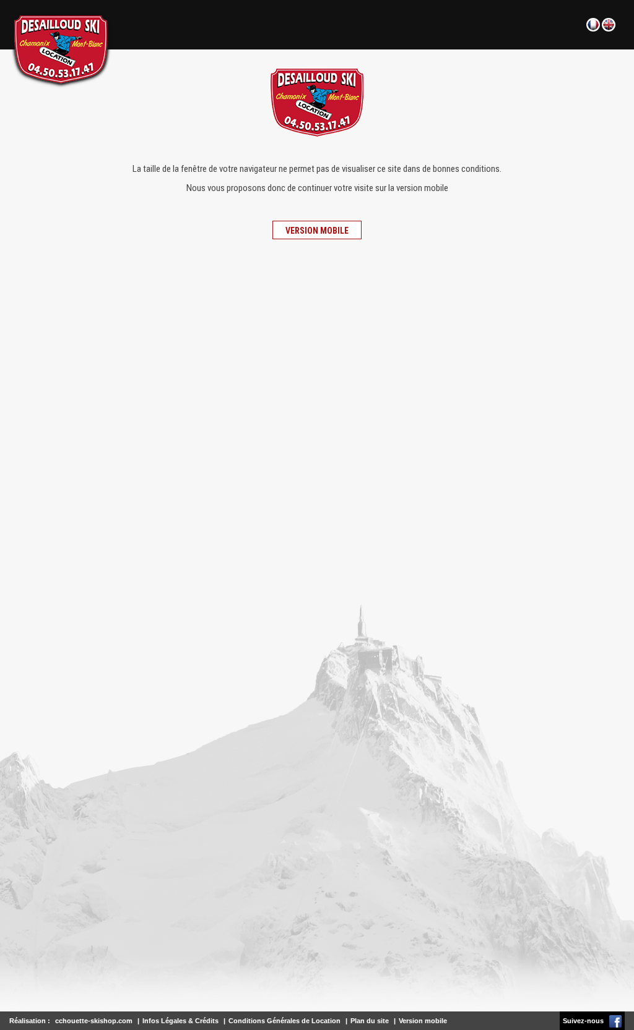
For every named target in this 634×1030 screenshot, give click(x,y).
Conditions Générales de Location (284, 1020)
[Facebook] (615, 1020)
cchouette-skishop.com (93, 1020)
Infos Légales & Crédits (180, 1020)
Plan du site (369, 1020)
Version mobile (317, 231)
